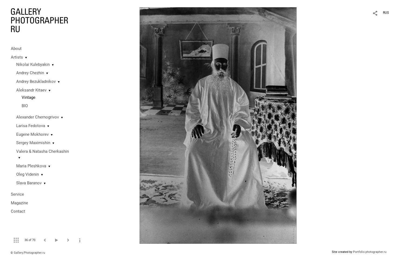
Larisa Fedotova (30, 125)
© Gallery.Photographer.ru (28, 252)
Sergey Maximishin (33, 142)
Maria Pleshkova (31, 166)
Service (17, 194)
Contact (18, 211)
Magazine (19, 203)
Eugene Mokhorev (32, 134)
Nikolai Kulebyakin (33, 64)
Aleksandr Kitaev (31, 90)
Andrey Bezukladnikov (36, 81)
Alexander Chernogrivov (37, 117)
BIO (25, 105)
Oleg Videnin (27, 174)
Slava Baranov (29, 183)
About (16, 48)
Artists (17, 57)
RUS (386, 13)
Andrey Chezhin (30, 72)
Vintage (28, 97)
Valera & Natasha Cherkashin (42, 151)
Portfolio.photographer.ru (369, 252)
